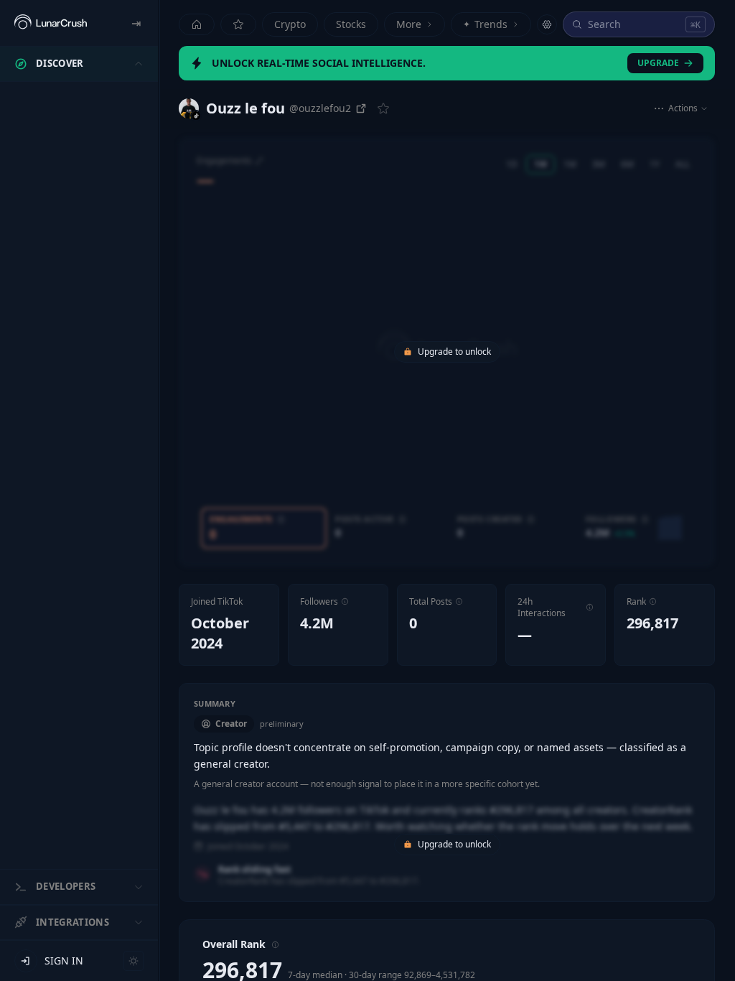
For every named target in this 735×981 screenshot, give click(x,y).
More (408, 24)
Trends (485, 24)
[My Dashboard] (238, 24)
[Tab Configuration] (547, 24)
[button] (345, 601)
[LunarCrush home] (50, 23)
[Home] (197, 24)
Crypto (290, 24)
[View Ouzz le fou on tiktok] (189, 108)
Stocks (351, 24)
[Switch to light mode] (133, 961)
